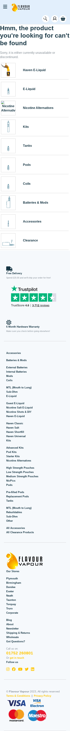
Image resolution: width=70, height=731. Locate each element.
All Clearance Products (20, 532)
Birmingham (13, 582)
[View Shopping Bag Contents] (62, 18)
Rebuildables (14, 512)
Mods (9, 376)
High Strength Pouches (20, 467)
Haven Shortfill (15, 431)
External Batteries (16, 367)
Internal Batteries (16, 371)
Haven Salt (12, 427)
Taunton (11, 599)
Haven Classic (14, 423)
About (9, 624)
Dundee (10, 587)
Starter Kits (13, 456)
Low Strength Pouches (20, 472)
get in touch (17, 657)
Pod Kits (11, 452)
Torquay (11, 604)
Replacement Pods (17, 496)
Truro (9, 608)
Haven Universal (16, 436)
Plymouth (12, 578)
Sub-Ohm (12, 391)
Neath (9, 595)
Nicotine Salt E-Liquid (19, 407)
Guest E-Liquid (15, 403)
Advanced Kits (15, 447)
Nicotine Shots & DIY (19, 411)
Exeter (10, 591)
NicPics (10, 480)
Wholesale (12, 637)
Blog (9, 620)
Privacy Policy (42, 695)
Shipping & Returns (18, 632)
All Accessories (15, 528)
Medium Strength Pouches (22, 476)
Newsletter (12, 628)
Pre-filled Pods (15, 492)
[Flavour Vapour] (21, 7)
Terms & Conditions (18, 695)
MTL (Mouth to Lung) (19, 387)
